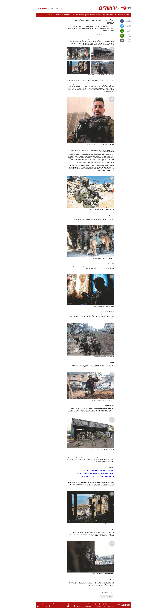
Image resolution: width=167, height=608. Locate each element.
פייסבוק (78, 606)
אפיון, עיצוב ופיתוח (44, 606)
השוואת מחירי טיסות (86, 606)
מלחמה (110, 596)
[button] (50, 109)
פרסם (71, 606)
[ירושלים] (123, 605)
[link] (123, 21)
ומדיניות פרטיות (54, 606)
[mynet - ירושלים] (115, 8)
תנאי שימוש (63, 606)
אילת (103, 596)
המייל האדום (42, 9)
